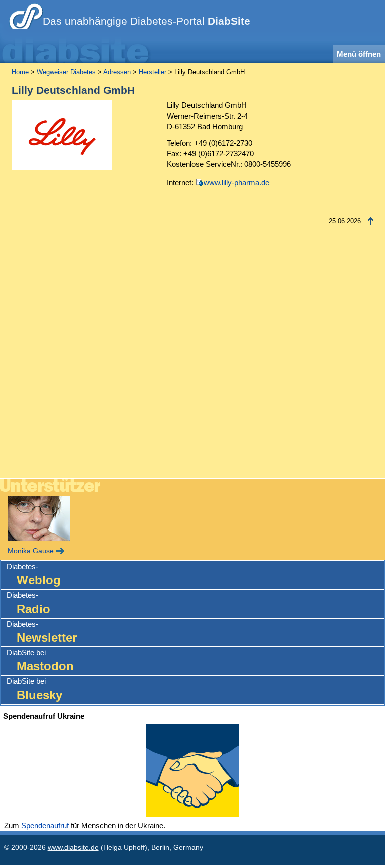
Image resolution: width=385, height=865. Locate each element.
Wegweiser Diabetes (66, 72)
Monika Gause (31, 551)
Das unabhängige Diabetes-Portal (146, 21)
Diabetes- (34, 574)
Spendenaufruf (45, 825)
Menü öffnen (359, 54)
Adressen (117, 72)
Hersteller (152, 72)
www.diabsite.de (73, 847)
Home (20, 72)
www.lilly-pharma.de (236, 182)
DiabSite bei (40, 660)
